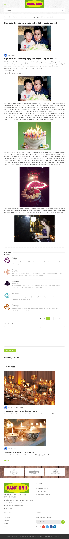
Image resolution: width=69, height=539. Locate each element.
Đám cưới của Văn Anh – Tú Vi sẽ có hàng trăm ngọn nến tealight (23, 68)
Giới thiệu (7, 517)
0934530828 (10, 508)
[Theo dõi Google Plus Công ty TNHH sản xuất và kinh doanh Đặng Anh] (43, 526)
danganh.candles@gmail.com (14, 505)
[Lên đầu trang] (66, 533)
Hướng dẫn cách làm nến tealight (13, 73)
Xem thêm (7, 460)
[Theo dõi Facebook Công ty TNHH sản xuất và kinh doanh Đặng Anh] (51, 526)
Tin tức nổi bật (10, 367)
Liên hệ (6, 526)
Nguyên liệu (7, 520)
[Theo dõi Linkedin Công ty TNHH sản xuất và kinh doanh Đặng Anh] (54, 526)
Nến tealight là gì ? (9, 70)
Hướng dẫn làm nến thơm (43, 494)
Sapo (60, 536)
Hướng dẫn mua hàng (42, 488)
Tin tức (6, 523)
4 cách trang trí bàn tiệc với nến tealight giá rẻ (20, 411)
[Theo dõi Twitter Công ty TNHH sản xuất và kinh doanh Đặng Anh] (47, 526)
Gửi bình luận (10, 350)
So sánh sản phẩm (41, 491)
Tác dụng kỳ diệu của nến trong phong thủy (19, 452)
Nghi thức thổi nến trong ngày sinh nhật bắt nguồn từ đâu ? (30, 59)
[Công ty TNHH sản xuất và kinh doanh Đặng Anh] (16, 487)
